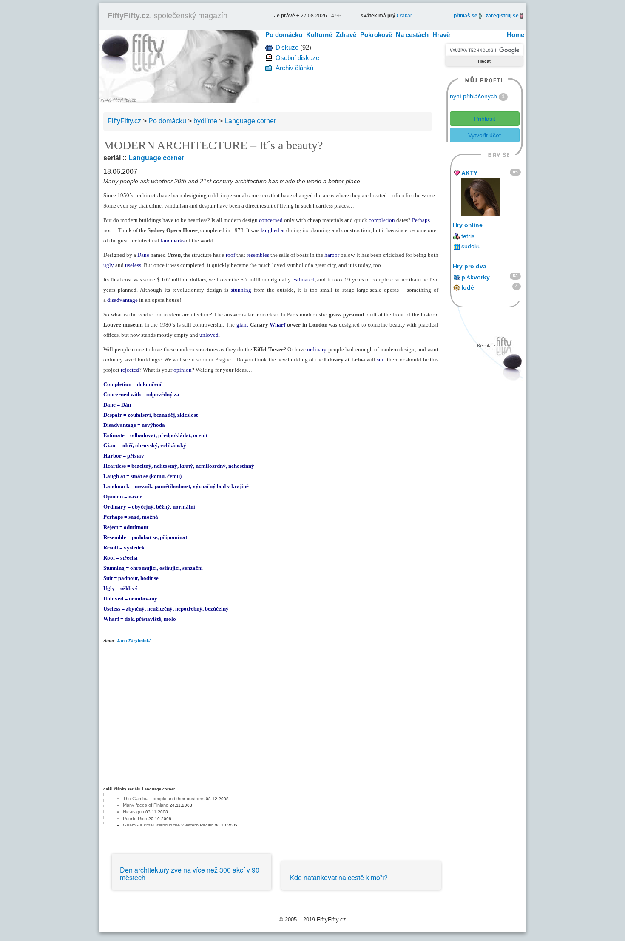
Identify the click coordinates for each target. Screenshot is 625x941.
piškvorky (475, 277)
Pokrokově (376, 34)
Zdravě (346, 34)
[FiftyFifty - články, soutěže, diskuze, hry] (179, 66)
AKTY (469, 173)
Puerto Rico (135, 818)
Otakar (404, 16)
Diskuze (287, 47)
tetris (467, 236)
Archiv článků (294, 67)
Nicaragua (133, 811)
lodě (467, 287)
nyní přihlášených (473, 96)
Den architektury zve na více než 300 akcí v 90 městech (189, 873)
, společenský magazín (167, 15)
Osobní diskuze (297, 57)
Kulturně (319, 34)
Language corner (156, 158)
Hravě (441, 34)
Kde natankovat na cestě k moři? (339, 877)
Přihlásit (484, 118)
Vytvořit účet (484, 135)
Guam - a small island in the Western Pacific (168, 825)
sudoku (471, 246)
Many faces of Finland (145, 804)
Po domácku (283, 34)
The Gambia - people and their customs (164, 798)
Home (515, 34)
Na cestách (412, 34)
